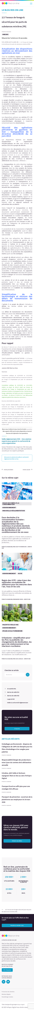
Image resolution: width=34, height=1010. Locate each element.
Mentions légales (6, 994)
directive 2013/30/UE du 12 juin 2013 (12, 155)
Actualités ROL (11, 689)
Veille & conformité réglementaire (17, 702)
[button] (29, 1005)
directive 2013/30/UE (21, 210)
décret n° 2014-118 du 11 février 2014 (14, 347)
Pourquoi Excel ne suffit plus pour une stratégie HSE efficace (16, 787)
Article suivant (26, 469)
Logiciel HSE (11, 699)
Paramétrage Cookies (7, 997)
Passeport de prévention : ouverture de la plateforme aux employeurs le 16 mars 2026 (17, 799)
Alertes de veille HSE (13, 695)
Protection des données (8, 991)
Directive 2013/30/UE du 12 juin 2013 (11, 401)
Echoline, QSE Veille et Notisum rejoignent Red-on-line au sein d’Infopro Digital (17, 775)
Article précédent (8, 469)
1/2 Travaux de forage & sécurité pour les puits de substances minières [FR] (17, 43)
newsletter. (29, 429)
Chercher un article (12, 670)
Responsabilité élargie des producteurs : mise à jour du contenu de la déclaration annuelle (16, 762)
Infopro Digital (20, 1004)
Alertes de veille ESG (13, 692)
